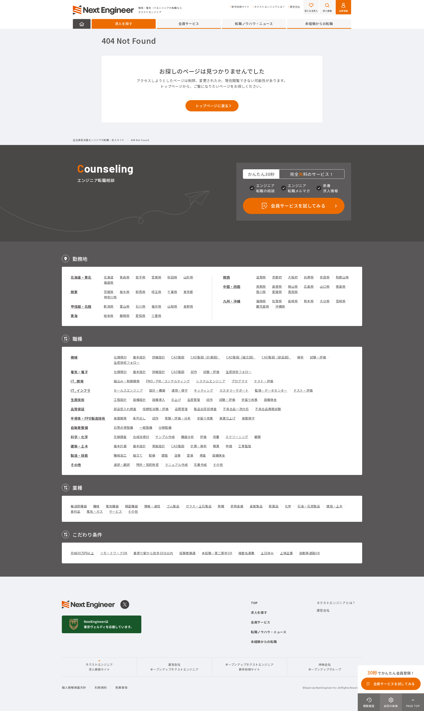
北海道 (109, 277)
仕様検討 (120, 357)
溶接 (177, 455)
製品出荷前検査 (205, 409)
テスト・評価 (263, 381)
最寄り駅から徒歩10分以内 (153, 553)
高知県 (293, 292)
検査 (203, 455)
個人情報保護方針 (74, 687)
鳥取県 (261, 286)
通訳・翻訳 (122, 464)
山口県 (324, 286)
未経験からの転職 (319, 23)
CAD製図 (177, 357)
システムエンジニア (210, 381)
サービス (115, 511)
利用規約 (101, 687)
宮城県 (156, 277)
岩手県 (140, 277)
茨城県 (109, 292)
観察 (257, 437)
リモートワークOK (113, 553)
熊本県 (309, 301)
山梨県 (172, 306)
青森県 (124, 277)
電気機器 (112, 506)
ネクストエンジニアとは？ (269, 7)
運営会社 (295, 7)
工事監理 (244, 446)
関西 (226, 277)
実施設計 (158, 446)
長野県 (188, 306)
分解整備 (165, 427)
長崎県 (293, 301)
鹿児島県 (262, 306)
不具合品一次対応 (236, 409)
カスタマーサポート (234, 390)
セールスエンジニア (128, 390)
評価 (203, 437)
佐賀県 (277, 301)
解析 (300, 357)
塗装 (190, 455)
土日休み (267, 553)
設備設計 (139, 399)
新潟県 (109, 306)
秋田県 (172, 277)
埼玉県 (156, 292)
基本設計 (139, 357)
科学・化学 (79, 437)
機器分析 (187, 437)
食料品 (75, 511)
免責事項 (121, 687)
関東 (74, 292)
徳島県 (341, 286)
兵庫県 (309, 277)
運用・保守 (180, 390)
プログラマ (239, 381)
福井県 (156, 306)
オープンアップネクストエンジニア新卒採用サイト (249, 666)
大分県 (324, 301)
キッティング (203, 390)
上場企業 (286, 553)
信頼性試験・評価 (156, 409)
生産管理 (193, 399)
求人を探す (123, 23)
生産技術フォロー (127, 362)
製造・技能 (79, 455)
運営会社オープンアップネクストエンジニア (174, 666)
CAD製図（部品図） (276, 357)
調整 (164, 455)
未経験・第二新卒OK (217, 553)
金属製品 (256, 506)
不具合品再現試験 (268, 409)
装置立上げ (227, 418)
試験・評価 (318, 357)
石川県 (140, 306)
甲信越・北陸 (81, 306)
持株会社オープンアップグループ (324, 666)
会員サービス (188, 23)
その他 (76, 464)
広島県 (309, 286)
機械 (74, 357)
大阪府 (293, 277)
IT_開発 (77, 381)
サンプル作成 (165, 437)
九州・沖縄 (231, 301)
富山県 (124, 306)
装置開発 (120, 418)
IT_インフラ (81, 390)
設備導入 (158, 399)
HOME (82, 24)
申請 (229, 446)
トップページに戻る (212, 105)
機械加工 (120, 455)
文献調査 (120, 437)
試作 (194, 372)
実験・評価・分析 (178, 418)
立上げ (176, 399)
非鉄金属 (237, 506)
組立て (138, 455)
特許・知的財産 (147, 464)
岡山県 (293, 286)
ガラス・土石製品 (199, 506)
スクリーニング (236, 437)
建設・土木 (334, 506)
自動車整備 (79, 427)
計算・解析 (199, 446)
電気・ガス (95, 511)
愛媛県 (277, 292)
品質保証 (78, 409)
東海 (74, 315)
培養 (216, 437)
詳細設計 (158, 357)
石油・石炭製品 (308, 506)
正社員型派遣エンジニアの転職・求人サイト (99, 140)
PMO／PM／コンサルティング (168, 381)
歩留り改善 (249, 399)
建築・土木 (79, 446)
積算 (216, 446)
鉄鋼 (221, 506)
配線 (152, 455)
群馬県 (140, 292)
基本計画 (120, 446)
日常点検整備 (123, 427)
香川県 (261, 292)
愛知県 (140, 315)
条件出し (139, 418)
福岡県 (261, 301)
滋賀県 (261, 277)
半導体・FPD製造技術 (88, 418)
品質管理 (181, 409)
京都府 (277, 277)
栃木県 (124, 292)
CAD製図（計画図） (205, 357)
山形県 (188, 277)
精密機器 (131, 506)
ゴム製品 (173, 506)
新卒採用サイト (240, 7)
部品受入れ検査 (125, 409)
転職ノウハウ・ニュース (254, 23)
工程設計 (120, 399)
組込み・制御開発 (127, 381)
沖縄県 (280, 306)
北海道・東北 (81, 277)
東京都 (188, 292)
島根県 (277, 286)
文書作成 (200, 464)
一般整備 (145, 427)
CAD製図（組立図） (241, 357)
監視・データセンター (271, 390)
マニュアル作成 (176, 464)
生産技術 (78, 399)
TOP (254, 602)
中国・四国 (231, 286)
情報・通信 (152, 506)
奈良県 (324, 277)
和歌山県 (342, 277)
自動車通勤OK (309, 553)
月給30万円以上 (82, 553)
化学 (288, 506)
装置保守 (248, 418)
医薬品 (273, 506)
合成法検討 (141, 437)
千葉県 (172, 292)
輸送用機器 (79, 506)
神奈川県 (110, 297)
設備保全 (270, 399)
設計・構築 (157, 390)
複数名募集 (246, 553)
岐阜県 (109, 315)
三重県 (156, 315)
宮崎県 (341, 301)
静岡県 (124, 315)
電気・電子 (79, 372)
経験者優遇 (187, 553)
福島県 (109, 282)
